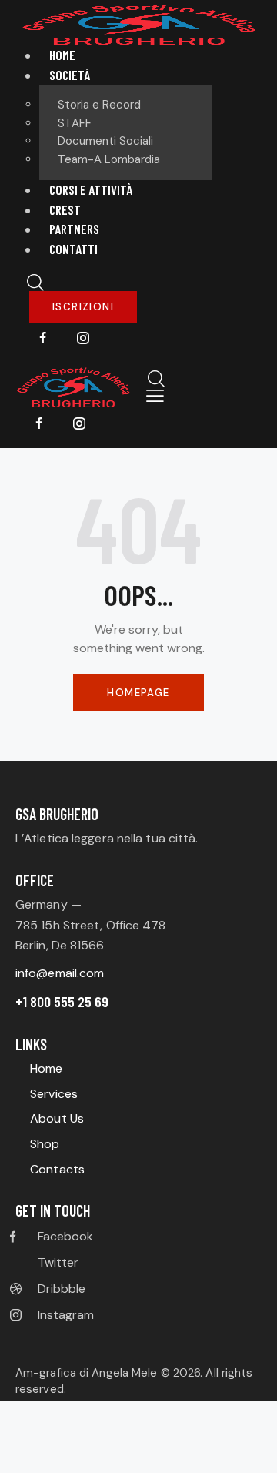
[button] (155, 396)
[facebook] (43, 339)
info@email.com (59, 973)
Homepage (138, 692)
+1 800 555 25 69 (61, 1001)
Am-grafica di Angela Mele (88, 1373)
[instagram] (83, 339)
